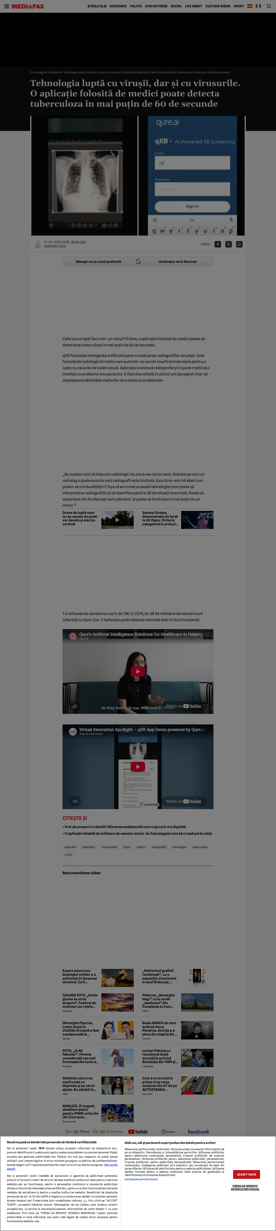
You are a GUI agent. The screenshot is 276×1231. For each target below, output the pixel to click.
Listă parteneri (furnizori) (141, 1179)
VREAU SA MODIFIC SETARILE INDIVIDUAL (245, 1187)
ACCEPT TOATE (246, 1174)
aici (85, 1200)
